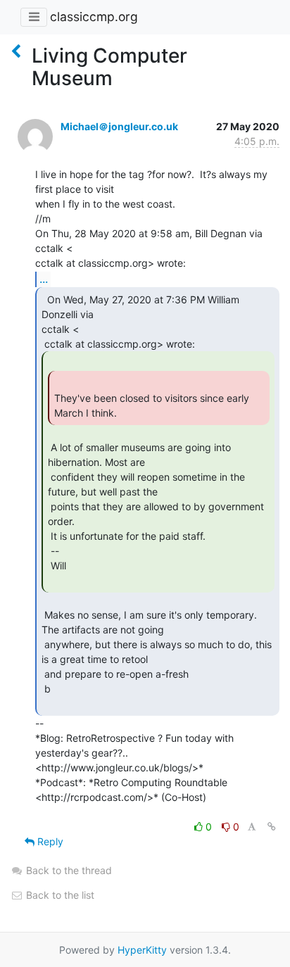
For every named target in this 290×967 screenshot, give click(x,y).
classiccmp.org (94, 16)
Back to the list (58, 895)
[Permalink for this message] (271, 826)
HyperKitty (142, 950)
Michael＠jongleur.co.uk (119, 126)
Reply (48, 841)
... (43, 279)
